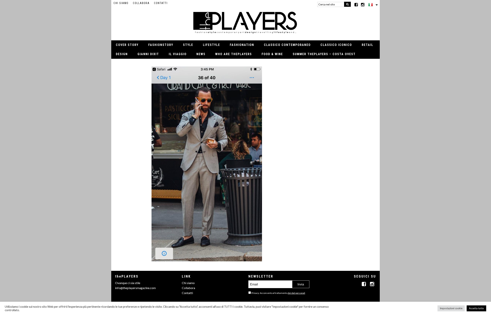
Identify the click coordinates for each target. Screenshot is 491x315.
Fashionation (242, 45)
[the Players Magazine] (245, 22)
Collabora (141, 3)
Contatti (161, 3)
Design (122, 54)
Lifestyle (211, 45)
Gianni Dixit (148, 54)
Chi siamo (121, 3)
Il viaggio (178, 54)
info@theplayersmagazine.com (135, 288)
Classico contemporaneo (287, 45)
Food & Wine (272, 54)
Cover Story (127, 45)
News (200, 54)
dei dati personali (296, 293)
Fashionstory (160, 45)
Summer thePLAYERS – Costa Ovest (324, 54)
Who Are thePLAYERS (233, 54)
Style (188, 45)
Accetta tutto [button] (476, 308)
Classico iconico (336, 45)
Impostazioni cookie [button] (451, 308)
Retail (367, 45)
